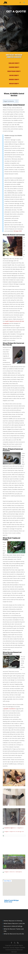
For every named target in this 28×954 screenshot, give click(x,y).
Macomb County (14, 67)
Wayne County (14, 75)
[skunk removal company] (12, 871)
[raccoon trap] (14, 868)
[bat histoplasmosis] (14, 785)
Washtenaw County (14, 71)
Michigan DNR (18, 231)
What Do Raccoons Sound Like (14, 934)
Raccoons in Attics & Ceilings (13, 926)
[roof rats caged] (14, 824)
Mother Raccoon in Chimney (13, 920)
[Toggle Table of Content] (15, 101)
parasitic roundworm (10, 708)
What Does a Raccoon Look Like (14, 923)
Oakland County (14, 63)
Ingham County (14, 84)
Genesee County (14, 80)
